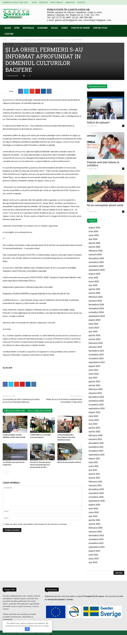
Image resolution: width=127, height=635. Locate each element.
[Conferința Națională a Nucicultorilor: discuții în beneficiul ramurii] (69, 424)
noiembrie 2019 (96, 539)
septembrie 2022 (97, 408)
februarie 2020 (96, 527)
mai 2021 (93, 470)
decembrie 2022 (96, 397)
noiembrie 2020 (96, 493)
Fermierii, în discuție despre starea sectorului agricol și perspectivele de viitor (40, 464)
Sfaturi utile (100, 28)
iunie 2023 (94, 373)
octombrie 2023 (96, 358)
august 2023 (94, 366)
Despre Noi (43, 2)
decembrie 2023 (96, 350)
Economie (42, 28)
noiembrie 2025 (96, 262)
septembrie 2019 (97, 547)
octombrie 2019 (96, 543)
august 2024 (94, 320)
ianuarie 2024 (95, 346)
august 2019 (94, 550)
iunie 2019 (94, 558)
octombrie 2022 (96, 404)
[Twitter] (114, 2)
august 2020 (94, 504)
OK (27, 629)
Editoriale (28, 28)
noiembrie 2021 (96, 447)
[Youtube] (122, 2)
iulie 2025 (93, 277)
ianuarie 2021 (95, 485)
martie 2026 (94, 246)
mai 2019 (93, 562)
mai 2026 (93, 239)
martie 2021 (94, 477)
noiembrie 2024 (96, 308)
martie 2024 (94, 339)
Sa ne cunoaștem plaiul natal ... (105, 206)
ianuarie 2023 (95, 393)
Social (54, 28)
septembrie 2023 (97, 362)
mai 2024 (93, 331)
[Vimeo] (118, 2)
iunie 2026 (94, 235)
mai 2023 (93, 377)
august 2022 (94, 412)
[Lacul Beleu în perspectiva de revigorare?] (15, 451)
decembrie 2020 (96, 489)
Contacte (81, 2)
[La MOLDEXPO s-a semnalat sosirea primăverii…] (42, 424)
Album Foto (70, 2)
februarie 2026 (96, 250)
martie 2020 (94, 524)
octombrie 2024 (96, 312)
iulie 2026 (93, 231)
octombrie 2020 (96, 497)
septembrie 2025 (97, 270)
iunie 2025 (94, 281)
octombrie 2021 (96, 450)
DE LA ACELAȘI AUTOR (39, 410)
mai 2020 (93, 516)
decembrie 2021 (96, 443)
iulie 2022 (93, 416)
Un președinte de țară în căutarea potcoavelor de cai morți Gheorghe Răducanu (21, 400)
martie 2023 (94, 385)
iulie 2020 (93, 508)
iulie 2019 (93, 554)
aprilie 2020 (94, 520)
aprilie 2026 (94, 243)
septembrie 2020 (97, 500)
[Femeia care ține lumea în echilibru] (105, 145)
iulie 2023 (93, 370)
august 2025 (94, 273)
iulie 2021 (93, 462)
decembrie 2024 (96, 304)
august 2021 (94, 458)
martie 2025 (94, 293)
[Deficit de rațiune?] (105, 105)
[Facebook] (106, 2)
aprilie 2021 (94, 473)
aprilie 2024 (94, 335)
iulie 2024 (93, 323)
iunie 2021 (93, 466)
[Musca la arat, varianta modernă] (69, 451)
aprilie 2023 (94, 381)
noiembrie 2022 (96, 400)
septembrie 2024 (97, 316)
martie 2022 (94, 431)
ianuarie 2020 (95, 531)
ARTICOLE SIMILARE (14, 410)
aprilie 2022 (94, 427)
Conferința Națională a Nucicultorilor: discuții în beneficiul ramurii (66, 437)
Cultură (8, 34)
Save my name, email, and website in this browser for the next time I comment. (36, 524)
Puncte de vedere (80, 28)
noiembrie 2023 (96, 354)
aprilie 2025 (94, 289)
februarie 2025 (96, 296)
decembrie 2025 (96, 258)
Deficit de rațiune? (98, 122)
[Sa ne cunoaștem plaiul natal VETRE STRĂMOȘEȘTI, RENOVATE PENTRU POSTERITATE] (105, 188)
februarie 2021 (95, 481)
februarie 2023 (96, 389)
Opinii (64, 28)
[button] (121, 28)
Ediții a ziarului (56, 2)
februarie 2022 (96, 435)
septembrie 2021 (96, 454)
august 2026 (94, 227)
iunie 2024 (94, 327)
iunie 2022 (94, 420)
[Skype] (110, 2)
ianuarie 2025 (95, 300)
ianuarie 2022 (95, 439)
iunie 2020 (94, 512)
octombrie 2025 (96, 266)
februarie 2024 (96, 343)
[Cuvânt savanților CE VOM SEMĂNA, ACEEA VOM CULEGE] (15, 424)
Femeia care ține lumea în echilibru (103, 163)
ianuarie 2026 (95, 254)
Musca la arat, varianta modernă (69, 462)
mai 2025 (93, 285)
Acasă (34, 2)
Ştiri (16, 28)
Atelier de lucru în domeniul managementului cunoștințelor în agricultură (64, 400)
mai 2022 (93, 423)
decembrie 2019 (96, 535)
